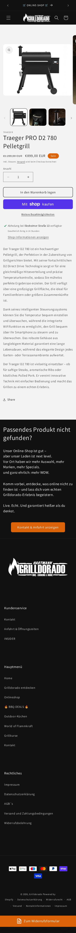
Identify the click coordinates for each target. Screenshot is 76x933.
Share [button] (11, 399)
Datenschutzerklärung (19, 794)
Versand (21, 161)
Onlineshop (12, 697)
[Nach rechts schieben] (71, 118)
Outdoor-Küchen (15, 716)
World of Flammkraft (18, 726)
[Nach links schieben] (4, 118)
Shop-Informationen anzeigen (28, 237)
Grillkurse (11, 735)
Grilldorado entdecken (19, 688)
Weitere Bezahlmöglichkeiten (38, 214)
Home (8, 678)
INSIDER (9, 639)
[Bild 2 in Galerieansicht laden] (37, 117)
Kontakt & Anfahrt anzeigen (38, 527)
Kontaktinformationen (38, 905)
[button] (8, 17)
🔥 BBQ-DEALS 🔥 (16, 707)
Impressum (12, 784)
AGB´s (8, 804)
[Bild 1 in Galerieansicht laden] (18, 117)
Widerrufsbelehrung (18, 823)
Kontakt (9, 619)
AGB (69, 899)
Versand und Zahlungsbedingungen (28, 813)
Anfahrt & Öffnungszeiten (21, 629)
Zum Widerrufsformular (42, 921)
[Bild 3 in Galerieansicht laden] (57, 117)
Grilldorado (35, 894)
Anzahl (7, 168)
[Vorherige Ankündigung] (7, 5)
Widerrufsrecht (54, 899)
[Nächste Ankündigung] (68, 5)
